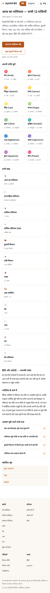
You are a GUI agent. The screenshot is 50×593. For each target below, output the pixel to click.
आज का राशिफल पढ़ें (13, 44)
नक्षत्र (3, 526)
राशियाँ (6, 482)
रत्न (3, 542)
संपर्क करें (30, 515)
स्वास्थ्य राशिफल (7, 521)
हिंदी (22, 3)
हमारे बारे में (30, 510)
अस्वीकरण (5, 571)
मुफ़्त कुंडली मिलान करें (13, 52)
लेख (5, 475)
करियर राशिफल (7, 515)
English (31, 3)
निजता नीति (6, 560)
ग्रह (3, 531)
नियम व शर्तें (6, 566)
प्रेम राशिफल (6, 510)
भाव (3, 537)
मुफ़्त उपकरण (9, 469)
